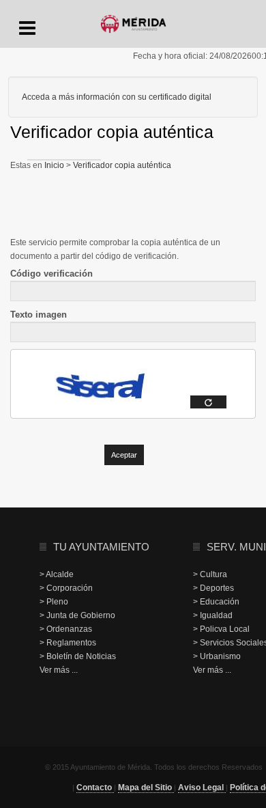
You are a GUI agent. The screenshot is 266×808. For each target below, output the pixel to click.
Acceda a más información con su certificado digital (116, 97)
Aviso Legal (202, 787)
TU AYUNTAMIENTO (101, 547)
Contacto (95, 787)
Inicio (55, 165)
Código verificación (51, 273)
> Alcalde (57, 574)
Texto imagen (38, 314)
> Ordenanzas (66, 629)
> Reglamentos (68, 642)
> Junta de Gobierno (77, 615)
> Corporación (66, 588)
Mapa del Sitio (146, 787)
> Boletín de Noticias (78, 656)
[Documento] (208, 401)
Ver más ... (59, 670)
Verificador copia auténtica (121, 165)
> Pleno (54, 602)
